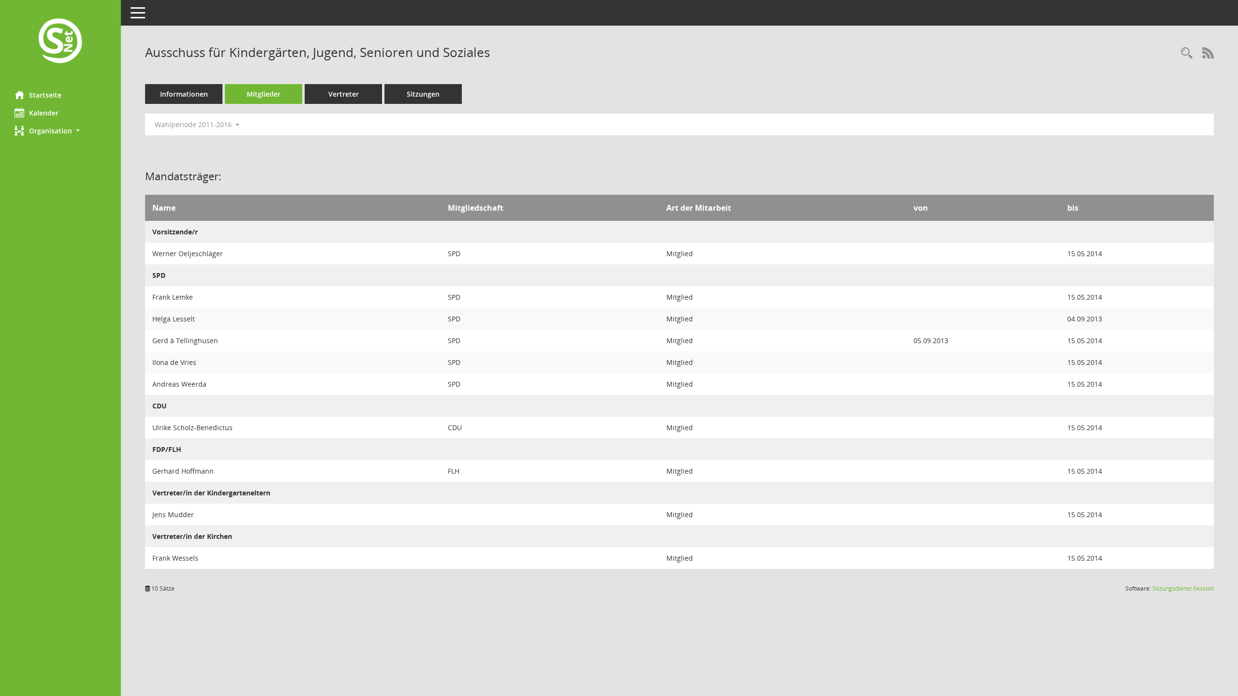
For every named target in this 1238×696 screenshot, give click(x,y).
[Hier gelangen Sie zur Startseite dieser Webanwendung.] (60, 42)
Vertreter (343, 94)
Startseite (45, 95)
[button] (60, 131)
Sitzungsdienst (1183, 588)
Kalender (44, 112)
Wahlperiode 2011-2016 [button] (194, 124)
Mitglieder (263, 94)
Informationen (184, 94)
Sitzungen (423, 94)
